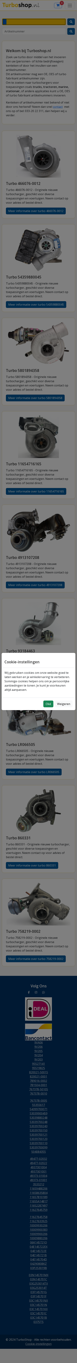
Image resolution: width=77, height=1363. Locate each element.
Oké (48, 704)
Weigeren (63, 704)
